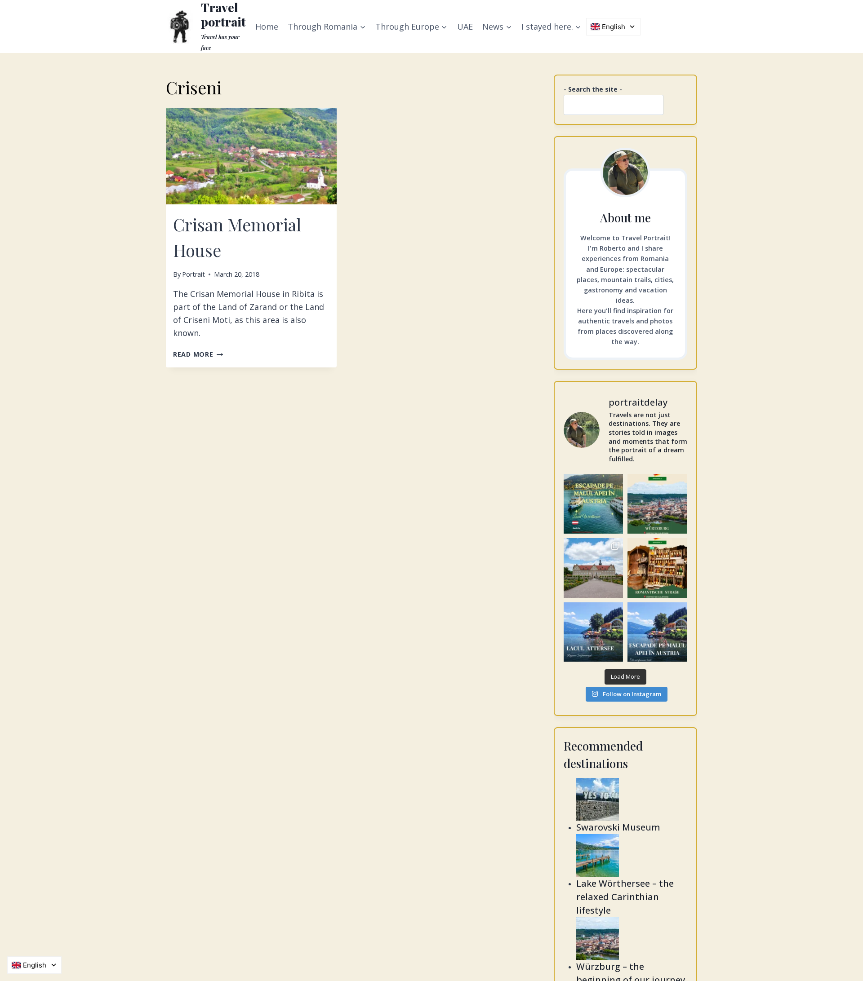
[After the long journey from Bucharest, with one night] (657, 504)
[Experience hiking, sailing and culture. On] (593, 632)
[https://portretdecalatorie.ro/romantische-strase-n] (657, 568)
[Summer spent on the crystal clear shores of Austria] (593, 504)
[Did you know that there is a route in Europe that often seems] (593, 568)
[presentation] (251, 156)
